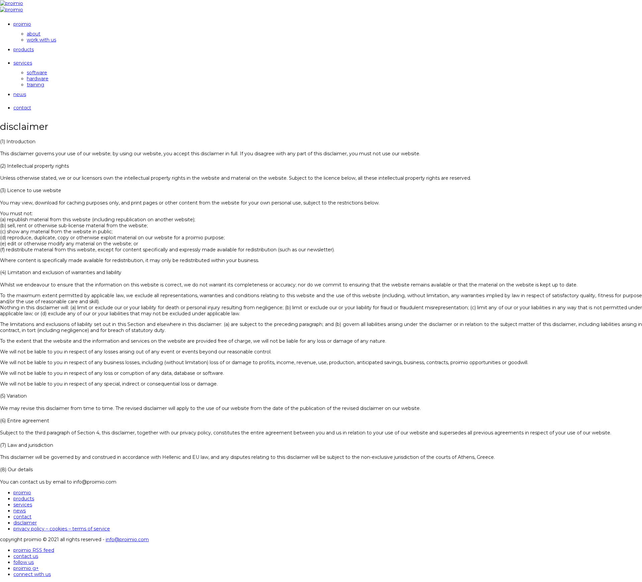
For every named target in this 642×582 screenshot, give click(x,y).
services (22, 63)
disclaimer (25, 523)
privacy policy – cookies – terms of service (61, 529)
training (35, 85)
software (37, 73)
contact (22, 108)
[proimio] (11, 3)
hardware (37, 79)
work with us (41, 40)
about (33, 34)
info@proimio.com (127, 539)
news (19, 94)
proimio (22, 24)
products (23, 50)
